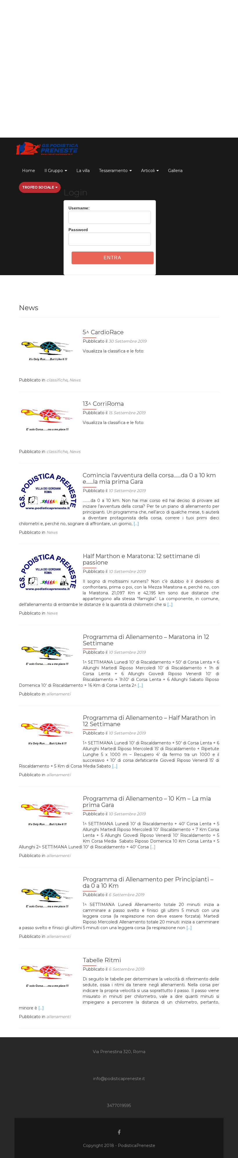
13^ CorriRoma (103, 403)
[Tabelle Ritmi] (48, 974)
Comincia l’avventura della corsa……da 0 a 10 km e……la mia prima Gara (149, 478)
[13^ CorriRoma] (48, 417)
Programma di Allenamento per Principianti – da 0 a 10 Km (148, 882)
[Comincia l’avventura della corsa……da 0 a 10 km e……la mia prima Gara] (48, 491)
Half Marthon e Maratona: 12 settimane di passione (141, 559)
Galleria (175, 170)
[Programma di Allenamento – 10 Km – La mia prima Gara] (48, 812)
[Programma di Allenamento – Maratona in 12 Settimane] (48, 650)
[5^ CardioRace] (48, 346)
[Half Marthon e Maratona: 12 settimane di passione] (48, 571)
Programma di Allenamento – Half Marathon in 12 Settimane (149, 721)
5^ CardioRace (103, 332)
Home (28, 170)
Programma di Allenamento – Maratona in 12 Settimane (146, 640)
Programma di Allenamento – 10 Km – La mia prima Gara (147, 801)
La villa (83, 170)
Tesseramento (113, 170)
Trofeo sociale (38, 187)
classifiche (56, 380)
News (74, 380)
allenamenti (58, 694)
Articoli (148, 170)
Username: (79, 208)
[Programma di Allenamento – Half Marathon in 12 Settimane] (48, 731)
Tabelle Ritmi (102, 960)
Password (78, 229)
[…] (136, 523)
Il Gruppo (53, 170)
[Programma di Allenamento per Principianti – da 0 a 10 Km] (48, 893)
